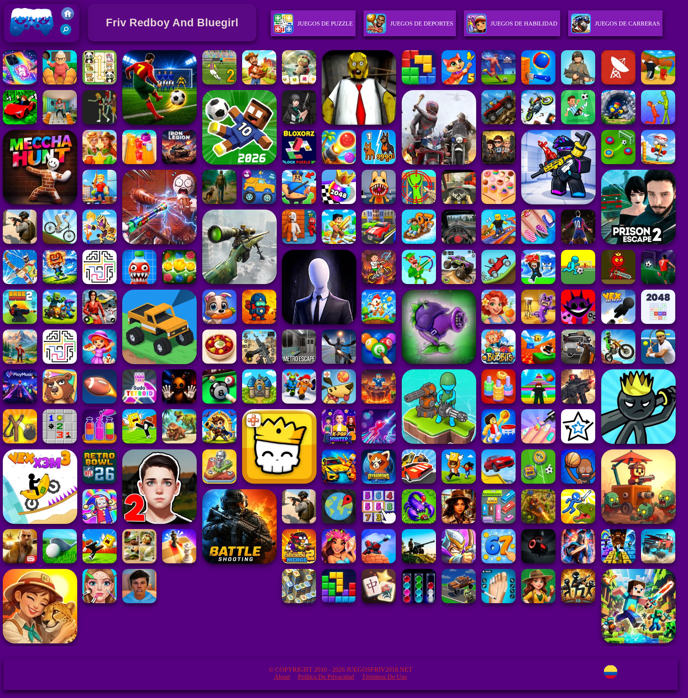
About (282, 676)
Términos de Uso (384, 676)
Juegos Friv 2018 (29, 44)
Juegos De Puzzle (325, 23)
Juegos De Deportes (421, 23)
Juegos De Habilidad (524, 23)
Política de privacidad (326, 676)
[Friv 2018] (67, 17)
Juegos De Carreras (627, 23)
